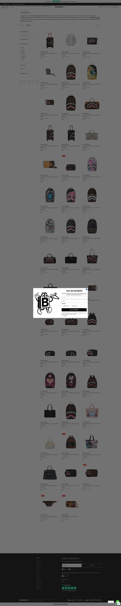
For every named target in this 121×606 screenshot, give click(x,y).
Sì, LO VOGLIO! (74, 310)
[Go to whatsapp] (117, 602)
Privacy (71, 313)
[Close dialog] (86, 289)
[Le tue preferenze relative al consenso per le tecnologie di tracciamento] (118, 603)
